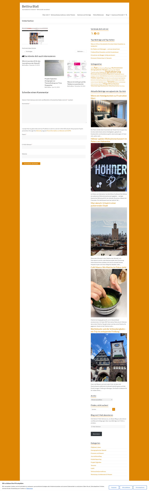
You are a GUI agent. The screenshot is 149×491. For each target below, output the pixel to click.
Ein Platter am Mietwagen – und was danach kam (105, 49)
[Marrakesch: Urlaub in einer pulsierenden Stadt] (109, 208)
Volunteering (95, 86)
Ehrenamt (94, 74)
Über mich (45, 15)
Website (24, 154)
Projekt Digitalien (121, 78)
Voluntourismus (114, 86)
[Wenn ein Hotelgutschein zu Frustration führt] (109, 101)
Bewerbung (102, 68)
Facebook (117, 74)
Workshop (122, 86)
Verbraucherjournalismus (96, 84)
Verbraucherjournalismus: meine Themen (63, 15)
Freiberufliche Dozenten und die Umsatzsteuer (105, 52)
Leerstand (124, 76)
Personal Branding (113, 78)
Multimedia (106, 78)
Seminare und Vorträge (84, 15)
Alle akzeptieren (140, 487)
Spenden (101, 82)
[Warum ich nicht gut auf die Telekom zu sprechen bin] (77, 61)
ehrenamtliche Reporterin (106, 74)
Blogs (107, 15)
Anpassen (113, 487)
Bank (99, 68)
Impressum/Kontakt (117, 15)
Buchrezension (117, 68)
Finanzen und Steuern (97, 453)
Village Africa (108, 84)
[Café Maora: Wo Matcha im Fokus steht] (109, 270)
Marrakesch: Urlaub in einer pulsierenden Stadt (103, 204)
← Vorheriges (28, 51)
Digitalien (102, 72)
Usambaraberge (121, 82)
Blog (106, 68)
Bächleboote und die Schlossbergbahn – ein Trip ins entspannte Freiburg (108, 330)
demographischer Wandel (99, 70)
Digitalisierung (113, 71)
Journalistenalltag (96, 456)
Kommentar (26, 103)
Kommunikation (110, 76)
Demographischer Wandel (98, 450)
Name (24, 134)
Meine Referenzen (98, 15)
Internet (97, 76)
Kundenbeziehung (118, 76)
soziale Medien (121, 79)
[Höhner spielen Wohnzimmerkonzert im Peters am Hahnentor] (109, 144)
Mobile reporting (97, 78)
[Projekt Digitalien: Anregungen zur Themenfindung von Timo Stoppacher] (54, 61)
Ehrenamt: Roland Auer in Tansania (101, 58)
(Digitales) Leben (96, 447)
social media (114, 80)
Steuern (105, 82)
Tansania (110, 82)
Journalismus (103, 76)
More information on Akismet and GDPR (59, 131)
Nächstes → (80, 51)
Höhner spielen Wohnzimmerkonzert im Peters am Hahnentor (109, 140)
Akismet (38, 131)
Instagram (93, 76)
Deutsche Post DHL (111, 69)
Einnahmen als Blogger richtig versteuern (103, 55)
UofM (92, 468)
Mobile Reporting (96, 459)
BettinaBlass (25, 65)
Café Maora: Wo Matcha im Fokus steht (108, 267)
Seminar (104, 79)
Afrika (92, 68)
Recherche (93, 79)
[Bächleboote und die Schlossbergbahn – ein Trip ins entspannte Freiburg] (109, 334)
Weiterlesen (29, 488)
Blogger (109, 68)
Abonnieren (96, 434)
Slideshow (108, 80)
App (95, 67)
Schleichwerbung (99, 79)
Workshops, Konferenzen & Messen (101, 474)
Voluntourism (104, 86)
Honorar (122, 74)
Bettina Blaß (30, 6)
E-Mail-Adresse (27, 144)
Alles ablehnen (126, 487)
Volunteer (116, 84)
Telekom (116, 82)
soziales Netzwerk (94, 82)
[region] (74, 486)
